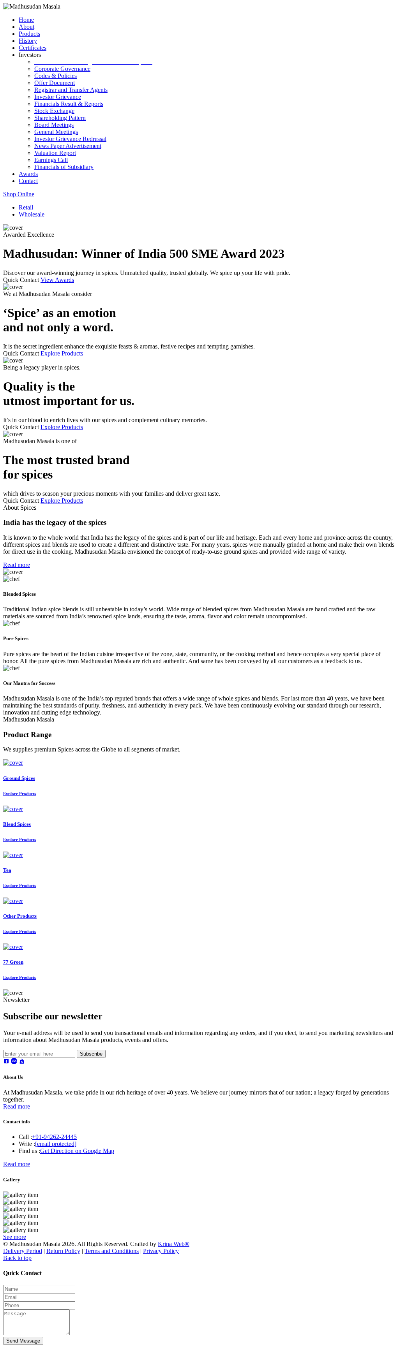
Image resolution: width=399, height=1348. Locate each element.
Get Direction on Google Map (77, 1150)
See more (14, 1237)
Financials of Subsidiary (64, 167)
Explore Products (62, 353)
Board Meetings (54, 124)
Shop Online (18, 194)
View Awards (57, 279)
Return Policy (63, 1251)
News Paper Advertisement (67, 146)
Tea (7, 870)
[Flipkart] (6, 1062)
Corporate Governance (62, 68)
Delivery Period (22, 1251)
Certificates (32, 47)
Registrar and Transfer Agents (71, 89)
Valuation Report (55, 153)
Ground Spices (19, 778)
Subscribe (91, 1054)
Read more (16, 564)
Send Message (23, 1341)
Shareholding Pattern (60, 117)
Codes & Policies (55, 75)
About (26, 26)
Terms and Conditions (112, 1251)
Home (26, 19)
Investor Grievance (57, 96)
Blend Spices (17, 824)
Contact (28, 181)
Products (29, 33)
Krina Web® (173, 1244)
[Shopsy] (22, 1062)
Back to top (17, 1258)
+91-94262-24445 (54, 1136)
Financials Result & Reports (68, 103)
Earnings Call (51, 160)
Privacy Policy (161, 1251)
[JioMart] (14, 1062)
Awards (28, 174)
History (28, 40)
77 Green (13, 962)
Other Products (20, 916)
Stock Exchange (54, 110)
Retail (26, 207)
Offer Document (54, 82)
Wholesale (31, 214)
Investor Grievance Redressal (70, 139)
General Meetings (56, 131)
